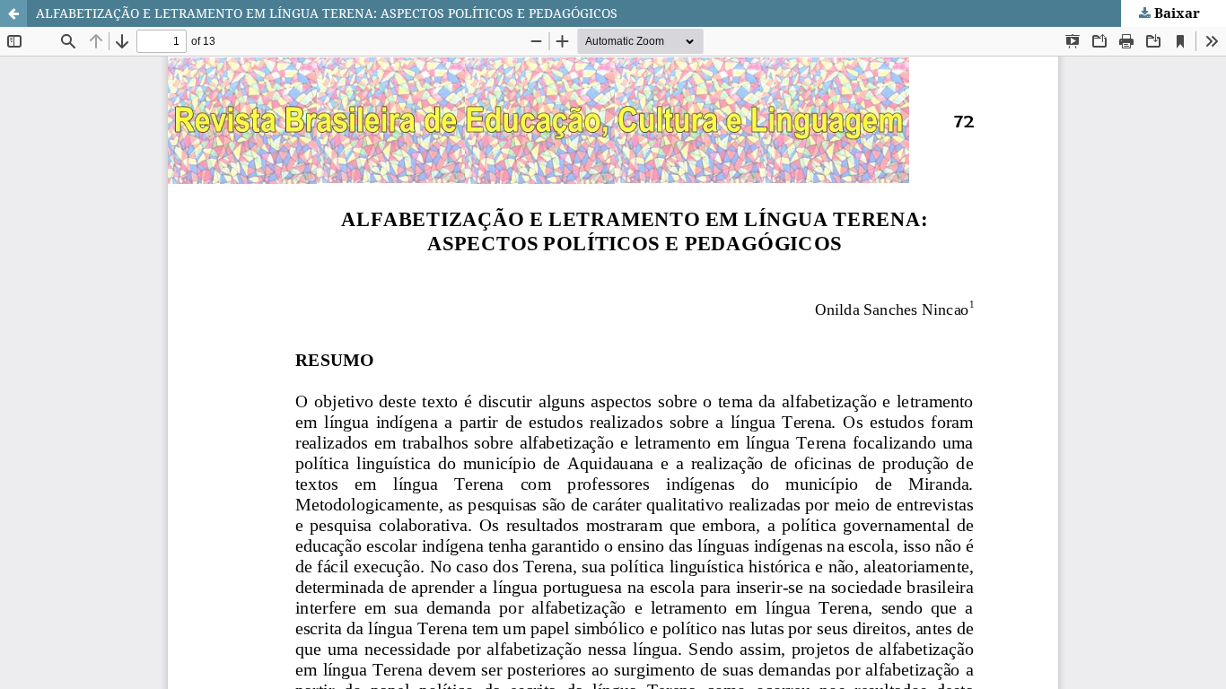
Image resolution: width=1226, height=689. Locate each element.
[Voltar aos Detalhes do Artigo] (13, 13)
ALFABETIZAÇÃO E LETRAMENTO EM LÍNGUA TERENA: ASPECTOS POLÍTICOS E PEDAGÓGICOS (326, 13)
